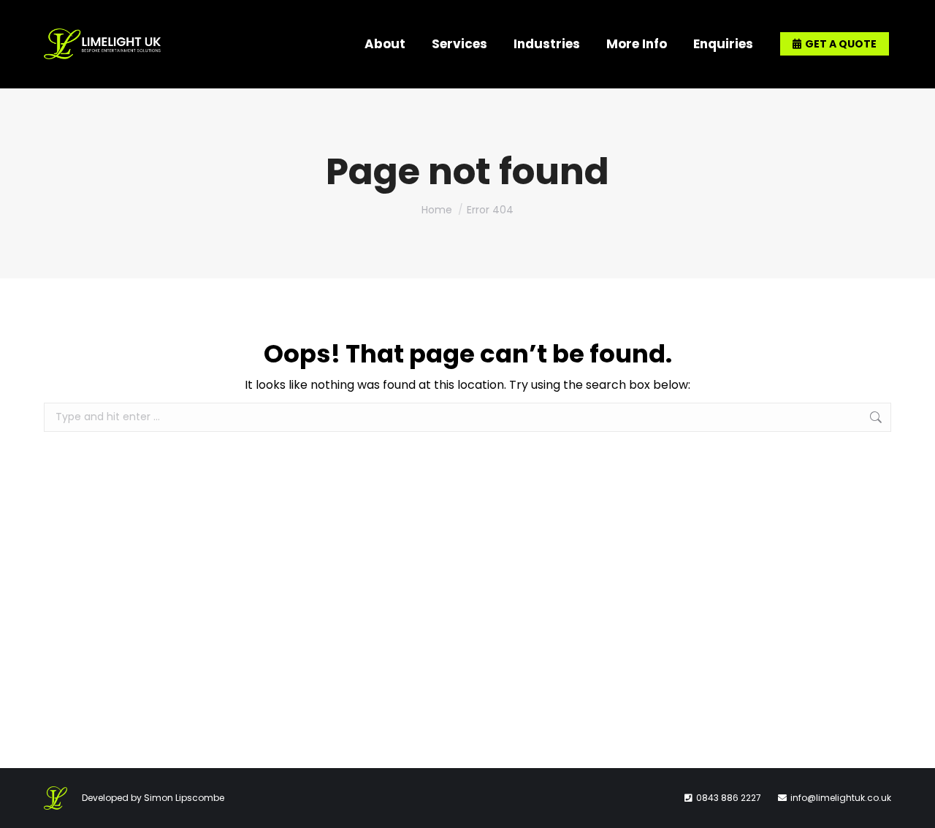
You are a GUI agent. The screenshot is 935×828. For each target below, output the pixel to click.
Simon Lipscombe (184, 797)
